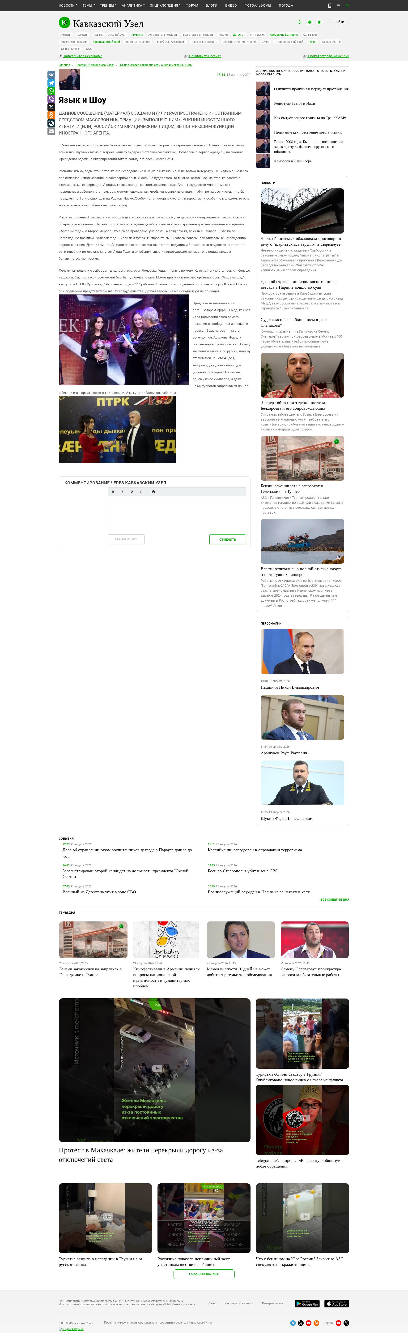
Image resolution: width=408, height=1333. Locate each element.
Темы (87, 5)
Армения (137, 34)
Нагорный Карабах (137, 41)
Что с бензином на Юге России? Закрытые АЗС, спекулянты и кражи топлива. (300, 1261)
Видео (231, 5)
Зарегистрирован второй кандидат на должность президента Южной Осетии (125, 873)
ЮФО (88, 49)
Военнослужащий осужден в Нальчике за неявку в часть (259, 891)
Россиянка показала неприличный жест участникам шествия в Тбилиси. (193, 1261)
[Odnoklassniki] (51, 115)
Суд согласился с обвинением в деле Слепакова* (294, 322)
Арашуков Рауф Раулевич (284, 753)
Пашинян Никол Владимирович (290, 687)
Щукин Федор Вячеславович (287, 818)
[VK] (51, 75)
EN (347, 5)
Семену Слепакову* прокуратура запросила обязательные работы (311, 971)
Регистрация (126, 539)
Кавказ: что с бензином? (82, 56)
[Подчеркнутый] (131, 492)
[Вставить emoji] (153, 492)
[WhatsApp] (51, 91)
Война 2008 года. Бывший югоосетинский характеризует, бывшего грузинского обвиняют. (308, 146)
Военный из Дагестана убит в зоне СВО (99, 891)
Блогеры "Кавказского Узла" (95, 65)
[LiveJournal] (51, 123)
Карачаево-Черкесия (74, 41)
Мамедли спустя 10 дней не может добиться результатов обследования (239, 971)
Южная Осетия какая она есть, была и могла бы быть (155, 65)
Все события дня (335, 899)
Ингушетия (257, 34)
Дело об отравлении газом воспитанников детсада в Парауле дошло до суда (299, 284)
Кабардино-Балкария (284, 34)
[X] (51, 107)
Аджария (82, 34)
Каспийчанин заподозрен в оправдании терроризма (255, 849)
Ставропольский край (289, 41)
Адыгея (98, 34)
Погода (286, 5)
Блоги (211, 5)
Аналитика (132, 5)
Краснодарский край (106, 41)
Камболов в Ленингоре (293, 160)
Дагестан (239, 34)
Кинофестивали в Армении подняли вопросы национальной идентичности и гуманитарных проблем (166, 977)
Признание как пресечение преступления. (308, 132)
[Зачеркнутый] (141, 492)
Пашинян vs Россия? (204, 56)
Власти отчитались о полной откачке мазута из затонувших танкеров (301, 571)
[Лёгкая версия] (330, 6)
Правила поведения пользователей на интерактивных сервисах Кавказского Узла (158, 1322)
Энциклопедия (164, 5)
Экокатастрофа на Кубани (328, 56)
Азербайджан (117, 34)
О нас (212, 1303)
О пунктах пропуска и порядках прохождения (311, 88)
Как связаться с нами (239, 1303)
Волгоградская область (198, 34)
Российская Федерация (170, 41)
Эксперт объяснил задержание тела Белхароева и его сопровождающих (293, 405)
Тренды (107, 5)
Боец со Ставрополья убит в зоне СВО (243, 870)
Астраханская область (163, 34)
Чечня (312, 41)
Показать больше (204, 1274)
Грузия (223, 34)
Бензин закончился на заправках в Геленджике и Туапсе (292, 488)
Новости (67, 5)
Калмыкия (310, 34)
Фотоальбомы (258, 5)
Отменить (227, 539)
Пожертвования (272, 1303)
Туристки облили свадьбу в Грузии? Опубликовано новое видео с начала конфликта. (300, 1076)
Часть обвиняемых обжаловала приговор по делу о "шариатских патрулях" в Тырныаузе (301, 241)
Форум (192, 5)
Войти (339, 22)
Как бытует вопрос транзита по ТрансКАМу (310, 117)
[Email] (51, 131)
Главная (64, 65)
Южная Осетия (331, 41)
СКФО (265, 41)
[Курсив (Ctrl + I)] (122, 492)
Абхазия (65, 34)
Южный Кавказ (70, 49)
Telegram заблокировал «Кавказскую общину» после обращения (298, 1163)
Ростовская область (204, 41)
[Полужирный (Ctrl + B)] (113, 492)
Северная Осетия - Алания (239, 41)
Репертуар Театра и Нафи (294, 103)
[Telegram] (51, 83)
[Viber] (51, 99)
